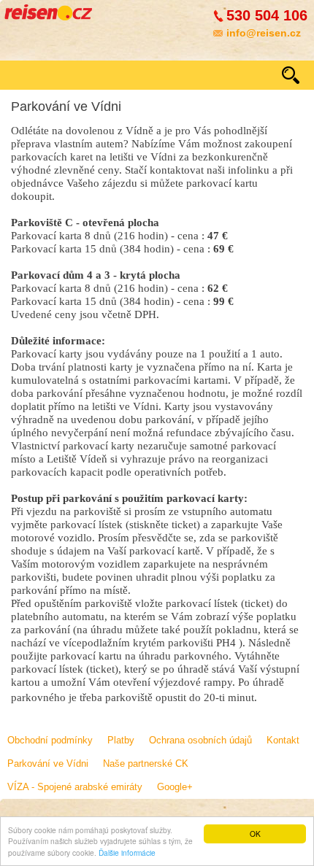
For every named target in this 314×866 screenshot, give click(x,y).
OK (255, 833)
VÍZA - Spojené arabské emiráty (74, 786)
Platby (120, 740)
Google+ (175, 786)
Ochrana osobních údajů (200, 740)
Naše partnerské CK (145, 763)
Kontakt (283, 740)
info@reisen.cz (263, 33)
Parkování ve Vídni (47, 763)
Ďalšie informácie (127, 852)
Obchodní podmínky (50, 740)
